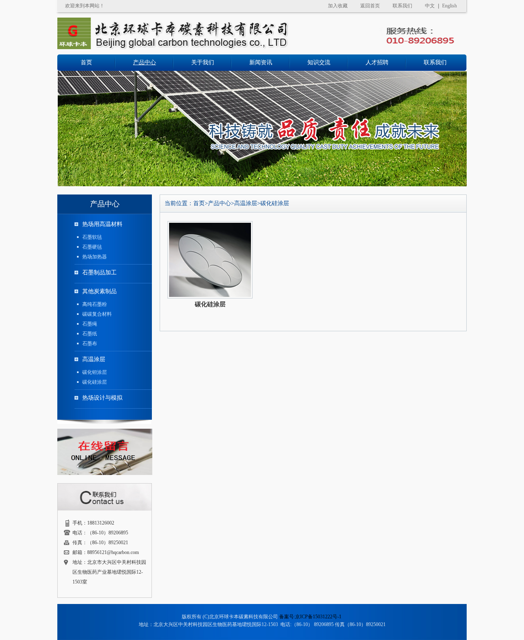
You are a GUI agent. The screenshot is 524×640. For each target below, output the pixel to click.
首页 (86, 62)
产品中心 (144, 62)
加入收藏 (338, 6)
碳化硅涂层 (94, 382)
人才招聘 (377, 62)
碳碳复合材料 (97, 314)
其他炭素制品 (99, 291)
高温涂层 (93, 359)
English (449, 6)
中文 (430, 6)
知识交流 (318, 62)
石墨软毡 (92, 237)
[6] (262, 185)
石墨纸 (89, 334)
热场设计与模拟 (102, 398)
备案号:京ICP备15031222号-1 (310, 617)
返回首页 (370, 6)
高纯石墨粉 (94, 304)
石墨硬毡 (92, 247)
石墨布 (89, 343)
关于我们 (202, 62)
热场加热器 (94, 257)
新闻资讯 (260, 62)
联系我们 (402, 6)
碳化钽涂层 (94, 372)
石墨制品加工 (99, 272)
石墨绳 (89, 324)
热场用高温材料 (102, 224)
